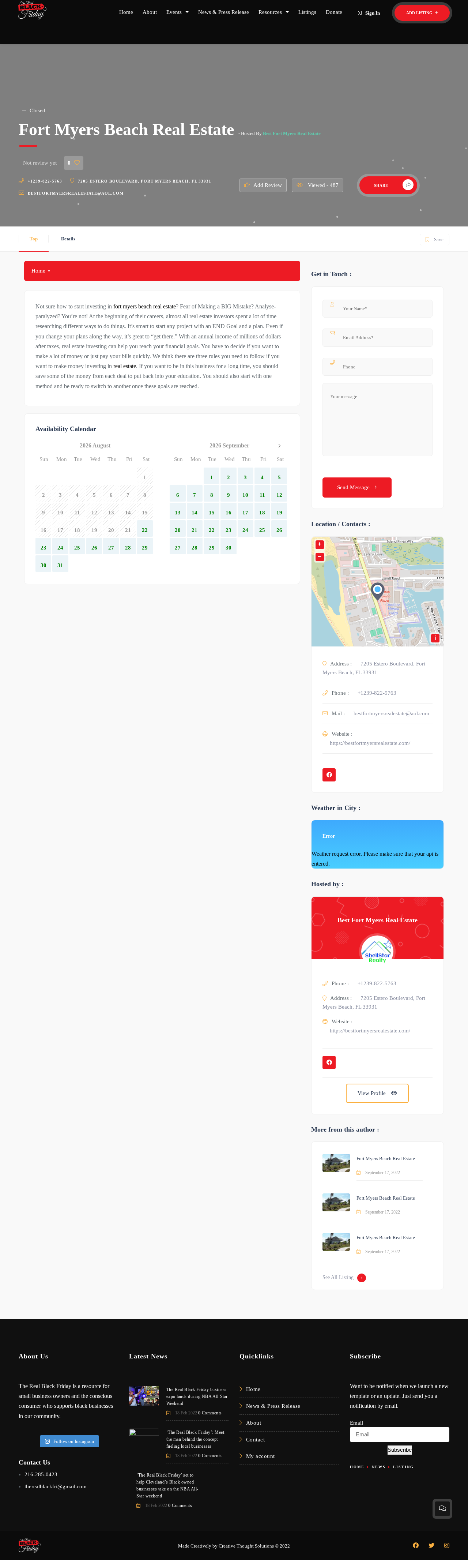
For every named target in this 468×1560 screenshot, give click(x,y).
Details (68, 238)
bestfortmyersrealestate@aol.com (76, 193)
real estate (124, 366)
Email (356, 1423)
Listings (307, 12)
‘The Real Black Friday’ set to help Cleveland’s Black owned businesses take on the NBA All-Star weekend (167, 1486)
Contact (255, 1440)
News (379, 1467)
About (150, 12)
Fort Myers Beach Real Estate (385, 1158)
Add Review (267, 185)
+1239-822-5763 (45, 181)
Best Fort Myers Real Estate (292, 133)
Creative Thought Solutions (246, 1546)
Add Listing (420, 13)
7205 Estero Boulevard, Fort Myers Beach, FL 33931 (144, 181)
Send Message (354, 487)
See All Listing (338, 1277)
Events (174, 12)
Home (126, 12)
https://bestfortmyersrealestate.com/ (370, 743)
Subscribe (400, 1450)
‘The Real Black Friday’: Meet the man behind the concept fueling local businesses (195, 1439)
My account (260, 1456)
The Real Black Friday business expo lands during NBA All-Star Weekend (197, 1396)
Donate (334, 12)
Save (434, 238)
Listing (403, 1467)
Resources (270, 12)
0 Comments (210, 1412)
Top (34, 238)
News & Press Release (223, 12)
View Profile (372, 1093)
